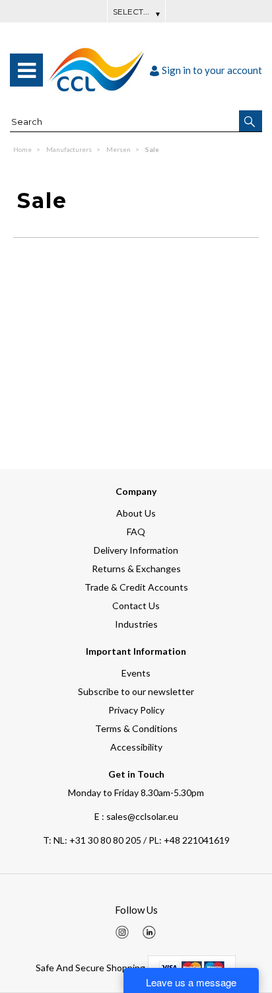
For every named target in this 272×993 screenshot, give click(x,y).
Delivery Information (136, 550)
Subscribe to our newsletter (136, 691)
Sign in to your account (212, 70)
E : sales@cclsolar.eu (136, 816)
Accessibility (136, 747)
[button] (250, 120)
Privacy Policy (136, 710)
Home (23, 149)
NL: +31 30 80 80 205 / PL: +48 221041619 (136, 840)
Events (136, 673)
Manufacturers (69, 149)
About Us (136, 513)
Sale (152, 149)
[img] (122, 932)
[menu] (26, 70)
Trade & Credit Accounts (136, 587)
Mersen (119, 149)
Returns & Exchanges (136, 568)
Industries (136, 624)
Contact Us (136, 605)
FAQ (136, 531)
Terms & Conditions (136, 728)
